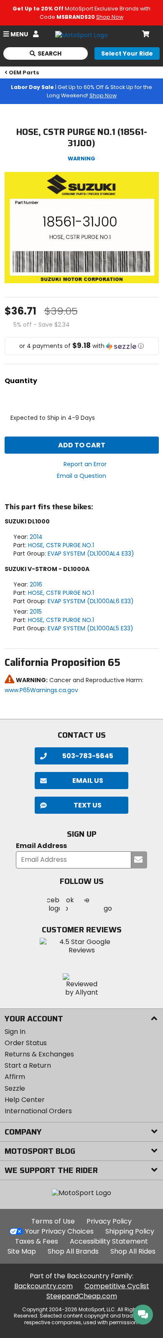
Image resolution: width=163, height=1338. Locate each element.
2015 (36, 611)
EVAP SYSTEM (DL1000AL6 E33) (91, 601)
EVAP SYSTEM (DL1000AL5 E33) (90, 628)
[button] (81, 346)
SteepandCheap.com (81, 1296)
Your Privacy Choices (59, 1231)
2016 (36, 584)
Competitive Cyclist (116, 1286)
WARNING (81, 158)
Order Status (26, 1043)
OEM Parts (24, 72)
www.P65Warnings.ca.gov (41, 690)
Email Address (41, 846)
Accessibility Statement (109, 1241)
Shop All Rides (132, 1251)
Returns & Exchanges (39, 1054)
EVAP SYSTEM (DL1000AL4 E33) (91, 553)
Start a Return (28, 1065)
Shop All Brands (73, 1251)
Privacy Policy (109, 1221)
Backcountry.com (43, 1286)
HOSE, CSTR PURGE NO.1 (61, 545)
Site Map (22, 1251)
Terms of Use (53, 1221)
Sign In (15, 1031)
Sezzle (15, 1088)
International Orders (38, 1111)
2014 (36, 537)
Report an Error (85, 464)
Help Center (25, 1099)
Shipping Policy (129, 1231)
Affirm (15, 1077)
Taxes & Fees (36, 1241)
